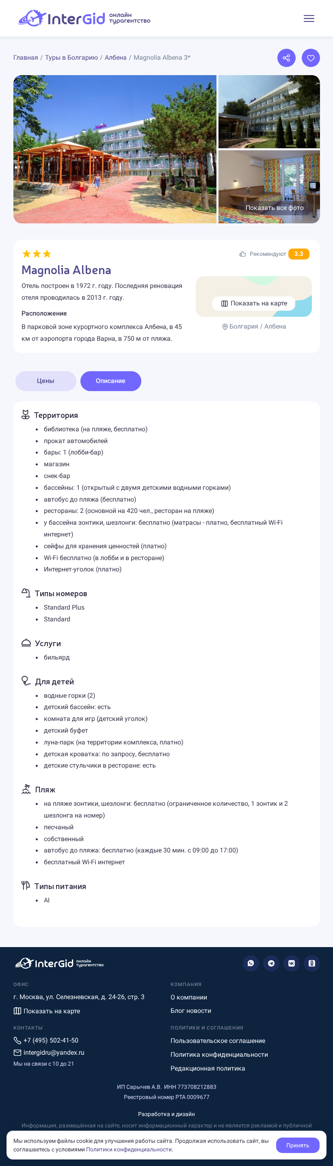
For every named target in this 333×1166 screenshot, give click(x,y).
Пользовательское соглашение (218, 1041)
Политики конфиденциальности (129, 1149)
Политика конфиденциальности (219, 1054)
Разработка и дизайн (166, 1114)
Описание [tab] (110, 381)
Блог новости (191, 1011)
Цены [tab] (45, 381)
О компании (189, 997)
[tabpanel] (166, 664)
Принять (297, 1145)
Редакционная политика (208, 1068)
